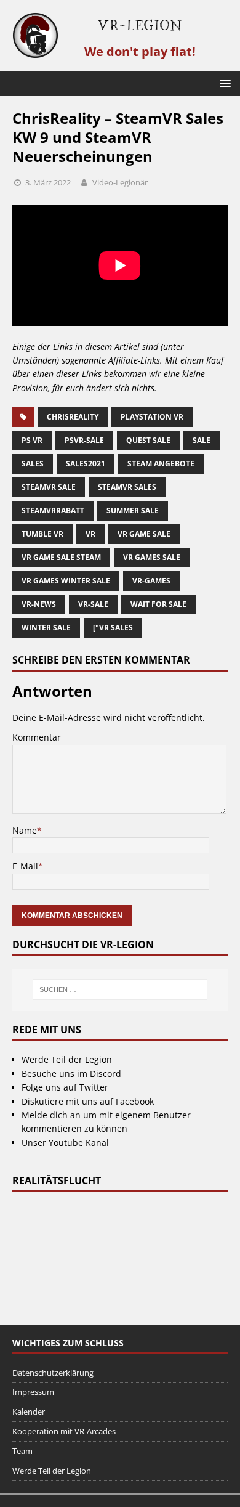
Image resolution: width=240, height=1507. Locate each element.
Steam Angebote (160, 463)
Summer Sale (132, 510)
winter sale (46, 627)
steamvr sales (127, 487)
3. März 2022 (48, 182)
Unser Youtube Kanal (65, 1142)
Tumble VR (42, 534)
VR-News (39, 604)
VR (90, 534)
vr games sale (151, 557)
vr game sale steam (61, 557)
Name (24, 830)
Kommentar (36, 737)
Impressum (33, 1391)
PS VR (32, 440)
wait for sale (158, 604)
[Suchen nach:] (120, 989)
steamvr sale (49, 487)
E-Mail (25, 866)
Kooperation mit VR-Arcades (64, 1431)
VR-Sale (93, 604)
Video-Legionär (120, 182)
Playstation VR (152, 417)
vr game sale (144, 534)
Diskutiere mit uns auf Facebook (88, 1101)
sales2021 (85, 463)
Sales (33, 463)
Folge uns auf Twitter (65, 1087)
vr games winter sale (66, 580)
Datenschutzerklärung (53, 1372)
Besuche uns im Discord (71, 1073)
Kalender (28, 1411)
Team (22, 1450)
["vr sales (113, 627)
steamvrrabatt (53, 510)
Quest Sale (148, 440)
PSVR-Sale (84, 440)
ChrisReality (72, 417)
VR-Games (151, 580)
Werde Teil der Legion (67, 1059)
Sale (201, 440)
